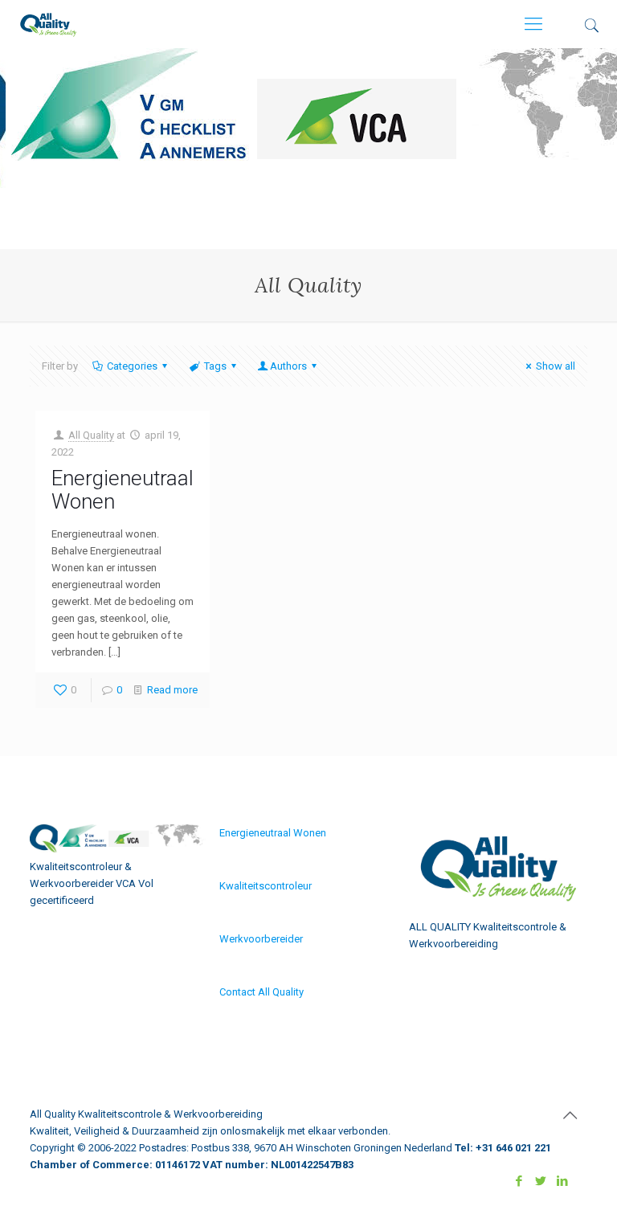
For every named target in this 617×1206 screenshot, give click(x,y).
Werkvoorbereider (261, 939)
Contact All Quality (261, 992)
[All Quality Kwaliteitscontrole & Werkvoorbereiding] (48, 24)
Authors (288, 366)
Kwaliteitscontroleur (265, 886)
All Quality (91, 435)
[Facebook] (519, 1181)
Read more (172, 690)
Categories (132, 366)
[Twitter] (541, 1181)
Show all (555, 366)
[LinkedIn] (562, 1181)
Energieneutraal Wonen (122, 489)
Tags (215, 366)
